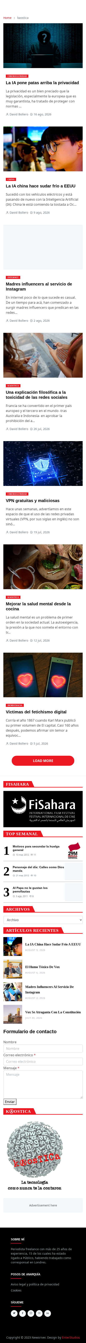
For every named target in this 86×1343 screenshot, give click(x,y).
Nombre (9, 1042)
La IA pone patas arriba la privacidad (42, 82)
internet (13, 277)
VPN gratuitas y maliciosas (32, 500)
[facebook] (22, 1313)
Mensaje (11, 1068)
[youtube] (39, 1313)
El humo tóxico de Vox (42, 967)
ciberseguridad (17, 76)
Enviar (10, 1101)
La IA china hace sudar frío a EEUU (40, 186)
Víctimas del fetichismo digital (36, 712)
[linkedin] (47, 1313)
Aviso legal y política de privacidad (35, 1284)
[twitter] (14, 1313)
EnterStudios (71, 1337)
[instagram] (31, 1313)
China (11, 179)
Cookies (16, 1290)
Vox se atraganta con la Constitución (53, 1012)
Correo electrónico (19, 1055)
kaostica (13, 386)
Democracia (15, 705)
